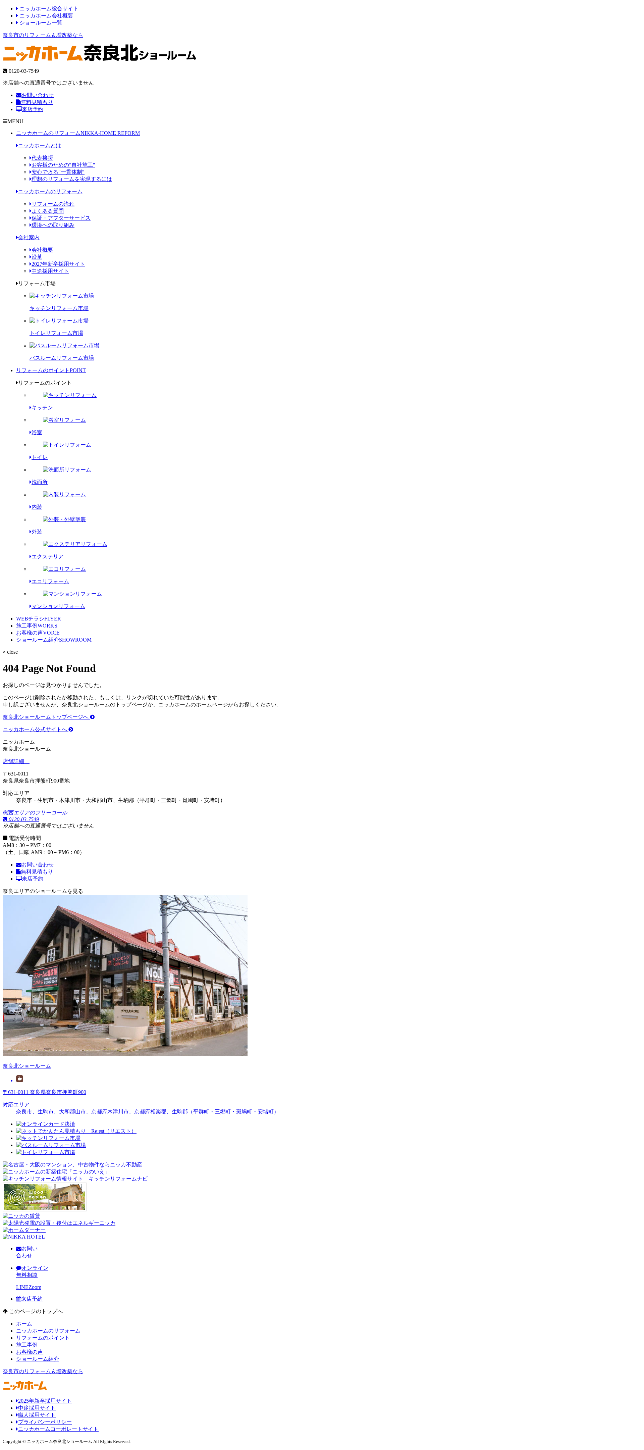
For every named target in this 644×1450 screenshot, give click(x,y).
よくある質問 (48, 211)
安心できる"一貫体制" (58, 172)
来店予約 (32, 109)
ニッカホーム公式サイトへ (35, 729)
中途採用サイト (50, 271)
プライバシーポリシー (45, 1422)
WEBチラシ (38, 618)
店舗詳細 (14, 761)
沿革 (37, 257)
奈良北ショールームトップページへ (46, 717)
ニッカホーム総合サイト (48, 8)
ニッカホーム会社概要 (45, 15)
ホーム (24, 1324)
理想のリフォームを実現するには (72, 179)
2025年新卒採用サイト (45, 1401)
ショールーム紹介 (54, 640)
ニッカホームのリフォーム (78, 133)
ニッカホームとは (39, 145)
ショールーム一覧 (40, 23)
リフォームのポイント (51, 370)
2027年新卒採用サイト (58, 264)
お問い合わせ (37, 95)
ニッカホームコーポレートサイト (58, 1429)
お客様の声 (38, 633)
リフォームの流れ (53, 204)
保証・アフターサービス (61, 218)
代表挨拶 (42, 158)
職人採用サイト (37, 1415)
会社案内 (29, 237)
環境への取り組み (53, 225)
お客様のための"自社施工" (63, 165)
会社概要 (42, 250)
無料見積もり (37, 102)
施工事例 (36, 626)
